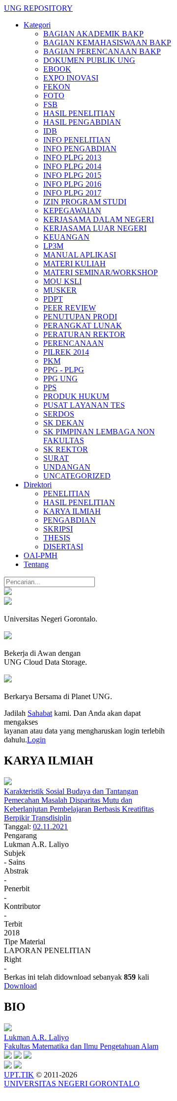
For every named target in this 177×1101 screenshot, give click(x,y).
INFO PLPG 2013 (72, 157)
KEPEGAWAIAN (72, 210)
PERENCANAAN (73, 343)
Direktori (38, 484)
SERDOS (58, 414)
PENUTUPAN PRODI (80, 316)
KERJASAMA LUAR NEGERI (95, 228)
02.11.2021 (50, 826)
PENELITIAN (66, 493)
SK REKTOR (65, 449)
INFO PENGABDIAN (80, 148)
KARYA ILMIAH (72, 511)
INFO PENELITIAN (77, 140)
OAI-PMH (41, 555)
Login (36, 739)
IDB (50, 131)
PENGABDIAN (69, 520)
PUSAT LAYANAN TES (84, 405)
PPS (50, 387)
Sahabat (40, 713)
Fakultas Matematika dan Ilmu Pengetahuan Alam (81, 1046)
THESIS (56, 538)
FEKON (56, 87)
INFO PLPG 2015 (72, 175)
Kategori (37, 25)
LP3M (53, 246)
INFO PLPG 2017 (72, 193)
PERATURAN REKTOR (84, 334)
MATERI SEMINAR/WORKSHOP (100, 272)
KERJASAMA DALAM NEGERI (98, 219)
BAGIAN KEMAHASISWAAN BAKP (107, 42)
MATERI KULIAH (74, 263)
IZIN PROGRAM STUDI (84, 202)
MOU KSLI (62, 281)
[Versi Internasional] (8, 592)
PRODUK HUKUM (76, 396)
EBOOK (57, 69)
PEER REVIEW (69, 308)
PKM (51, 361)
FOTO (53, 95)
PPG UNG (60, 378)
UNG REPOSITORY (38, 8)
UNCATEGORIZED (77, 476)
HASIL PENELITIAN (79, 113)
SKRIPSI (58, 529)
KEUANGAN (66, 237)
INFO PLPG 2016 (72, 184)
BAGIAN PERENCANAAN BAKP (102, 51)
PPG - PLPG (63, 370)
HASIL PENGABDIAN (82, 122)
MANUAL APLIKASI (79, 255)
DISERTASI (63, 546)
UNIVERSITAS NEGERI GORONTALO (72, 1083)
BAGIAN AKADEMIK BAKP (93, 33)
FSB (50, 104)
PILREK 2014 (66, 352)
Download (20, 986)
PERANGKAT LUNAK (82, 325)
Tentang (36, 564)
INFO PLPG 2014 (72, 166)
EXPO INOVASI (70, 78)
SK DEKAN (63, 423)
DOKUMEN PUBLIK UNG (89, 60)
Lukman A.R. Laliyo (36, 1037)
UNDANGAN (66, 467)
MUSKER (60, 290)
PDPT (53, 299)
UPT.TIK (19, 1075)
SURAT (56, 458)
